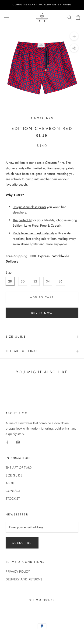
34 (48, 281)
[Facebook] (7, 442)
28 (10, 281)
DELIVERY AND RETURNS (24, 579)
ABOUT (11, 483)
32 (35, 281)
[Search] (69, 17)
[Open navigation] (6, 17)
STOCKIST (13, 498)
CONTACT (13, 490)
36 (60, 281)
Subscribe (22, 543)
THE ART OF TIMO (21, 351)
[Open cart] (78, 17)
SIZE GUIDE (16, 337)
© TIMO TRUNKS (42, 600)
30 (22, 281)
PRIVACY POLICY (18, 571)
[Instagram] (18, 442)
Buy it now (42, 313)
